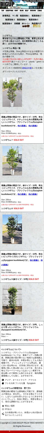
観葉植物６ (7, 23)
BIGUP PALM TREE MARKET (30, 423)
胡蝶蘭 (17, 23)
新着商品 (6, 16)
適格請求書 (27, 68)
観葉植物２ (37, 16)
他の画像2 (32, 126)
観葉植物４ (22, 20)
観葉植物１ (25, 16)
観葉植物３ (10, 20)
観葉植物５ (34, 20)
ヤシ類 (15, 16)
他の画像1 (22, 126)
